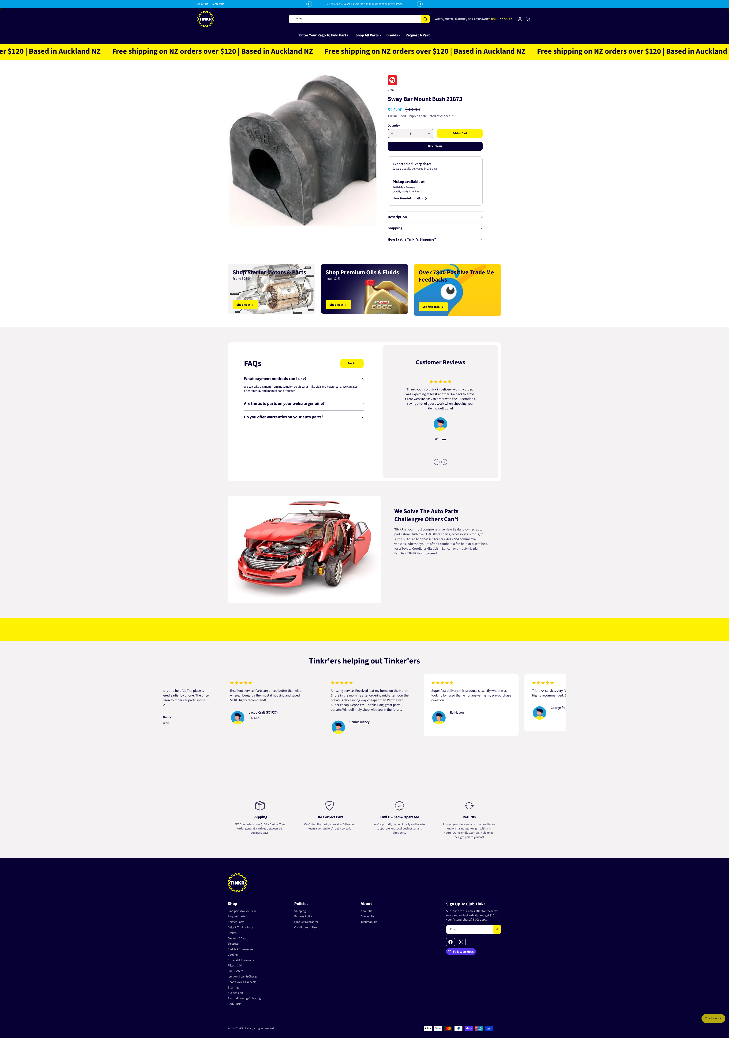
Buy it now (435, 146)
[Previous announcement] (309, 4)
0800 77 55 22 (501, 19)
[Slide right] (444, 462)
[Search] (425, 19)
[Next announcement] (420, 4)
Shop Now (243, 305)
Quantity (394, 126)
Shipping (413, 116)
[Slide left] (436, 462)
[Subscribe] (497, 929)
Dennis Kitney (290, 722)
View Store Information (408, 198)
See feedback (431, 307)
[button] (367, 35)
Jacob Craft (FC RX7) (193, 712)
